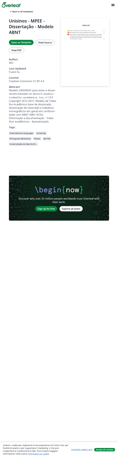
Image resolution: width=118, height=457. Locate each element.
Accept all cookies (104, 449)
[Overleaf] (11, 5)
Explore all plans (71, 208)
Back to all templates (21, 11)
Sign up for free (46, 208)
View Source (45, 42)
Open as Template (21, 42)
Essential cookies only (81, 449)
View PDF (16, 50)
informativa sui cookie (38, 453)
